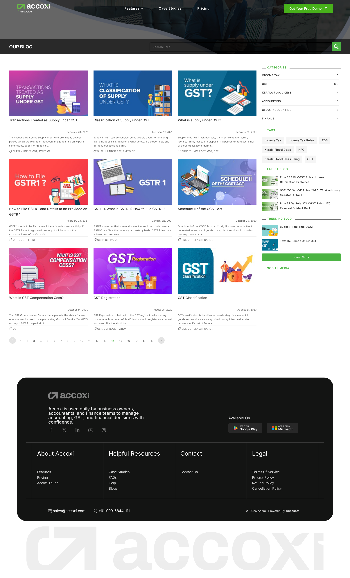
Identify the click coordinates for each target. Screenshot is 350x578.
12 (97, 340)
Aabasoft (292, 511)
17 (136, 340)
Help (112, 483)
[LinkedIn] (77, 430)
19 (152, 340)
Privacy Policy (263, 477)
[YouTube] (91, 430)
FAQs (113, 477)
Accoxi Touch (47, 483)
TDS (325, 140)
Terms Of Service (266, 472)
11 (89, 340)
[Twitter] (64, 430)
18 (144, 340)
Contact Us (189, 472)
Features (132, 8)
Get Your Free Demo (305, 8)
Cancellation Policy (267, 488)
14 (113, 340)
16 (128, 340)
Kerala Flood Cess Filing (282, 159)
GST (310, 159)
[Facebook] (51, 430)
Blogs (113, 488)
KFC (301, 149)
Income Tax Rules (301, 140)
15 (120, 340)
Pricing (203, 8)
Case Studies (170, 8)
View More (301, 257)
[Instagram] (104, 430)
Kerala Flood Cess (278, 149)
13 (105, 340)
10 (81, 340)
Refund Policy (263, 483)
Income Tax (273, 140)
